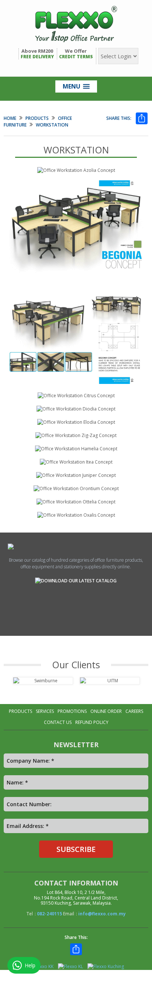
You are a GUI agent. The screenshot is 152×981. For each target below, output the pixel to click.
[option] (42, 680)
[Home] (76, 24)
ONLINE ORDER (106, 711)
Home (10, 118)
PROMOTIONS (72, 711)
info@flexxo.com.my (102, 914)
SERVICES (45, 711)
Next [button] (145, 685)
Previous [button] (6, 685)
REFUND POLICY (91, 722)
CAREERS (134, 711)
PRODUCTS (37, 118)
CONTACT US (58, 722)
